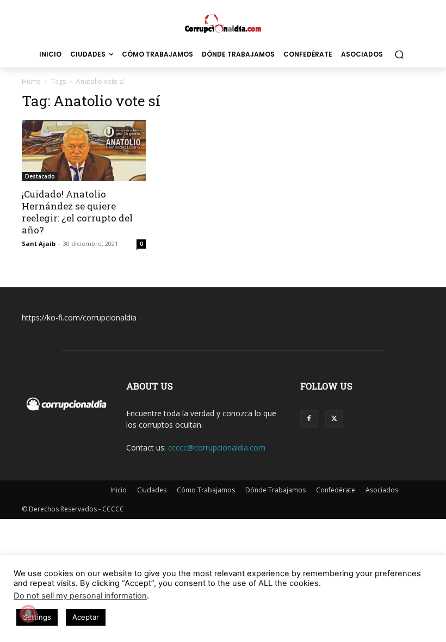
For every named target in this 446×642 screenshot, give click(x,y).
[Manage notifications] (28, 613)
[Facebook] (309, 419)
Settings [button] (37, 617)
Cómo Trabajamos (206, 490)
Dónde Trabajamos (275, 490)
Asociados (382, 490)
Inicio (118, 490)
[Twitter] (334, 419)
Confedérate (335, 490)
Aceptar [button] (85, 617)
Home (31, 81)
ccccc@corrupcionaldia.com (216, 447)
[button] (399, 54)
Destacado (40, 176)
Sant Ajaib (38, 243)
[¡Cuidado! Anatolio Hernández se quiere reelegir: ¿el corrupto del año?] (84, 150)
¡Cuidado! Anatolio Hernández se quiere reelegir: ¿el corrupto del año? (77, 212)
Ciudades (151, 490)
